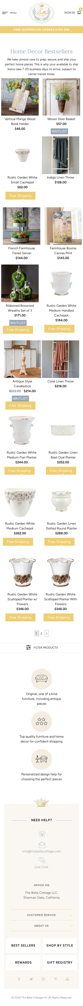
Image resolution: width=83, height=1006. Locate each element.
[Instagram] (43, 979)
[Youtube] (67, 979)
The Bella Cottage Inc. (35, 997)
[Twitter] (31, 979)
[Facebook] (19, 979)
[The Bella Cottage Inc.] (41, 4)
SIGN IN (69, 12)
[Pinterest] (55, 979)
